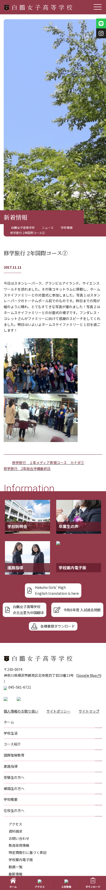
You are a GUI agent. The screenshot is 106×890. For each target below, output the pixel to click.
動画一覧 (15, 866)
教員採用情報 (19, 845)
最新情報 (15, 873)
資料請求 (15, 831)
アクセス (15, 824)
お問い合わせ (19, 838)
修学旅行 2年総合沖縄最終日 (27, 468)
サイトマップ (89, 711)
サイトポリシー (58, 711)
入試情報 (66, 887)
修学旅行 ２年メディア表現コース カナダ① (48, 462)
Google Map (87, 675)
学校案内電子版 (21, 859)
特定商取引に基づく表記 (28, 852)
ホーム (13, 887)
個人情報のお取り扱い (21, 711)
